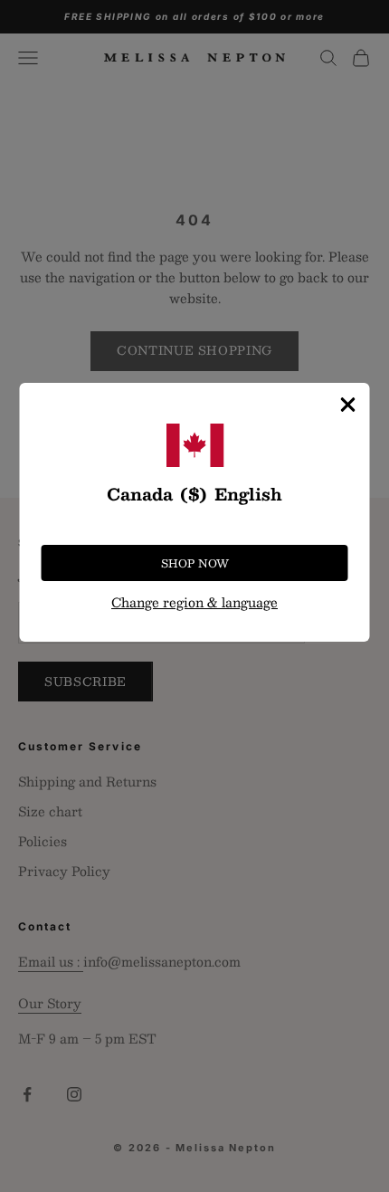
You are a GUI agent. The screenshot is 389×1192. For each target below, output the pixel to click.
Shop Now (195, 563)
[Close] (348, 404)
